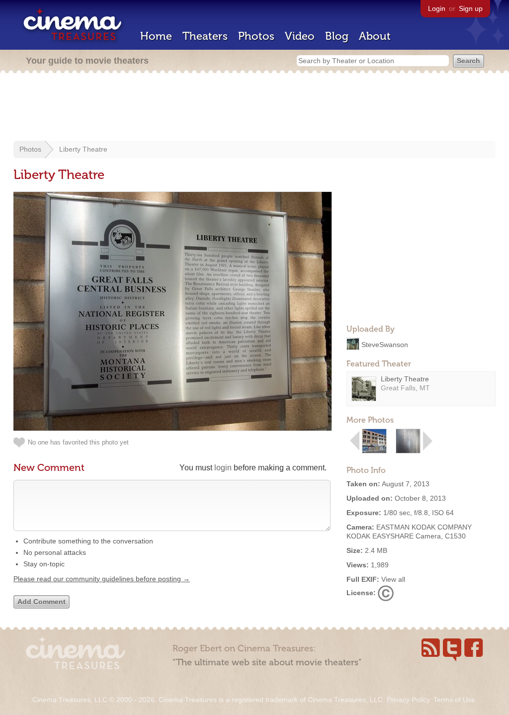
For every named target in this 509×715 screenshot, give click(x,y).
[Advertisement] (254, 108)
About (375, 36)
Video (300, 36)
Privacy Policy (408, 700)
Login (436, 8)
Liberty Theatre (83, 149)
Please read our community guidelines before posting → (101, 579)
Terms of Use (454, 700)
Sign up (471, 8)
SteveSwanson (384, 344)
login (223, 467)
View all (393, 579)
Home (156, 36)
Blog (336, 36)
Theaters (205, 36)
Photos (256, 36)
